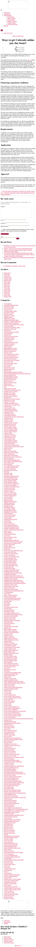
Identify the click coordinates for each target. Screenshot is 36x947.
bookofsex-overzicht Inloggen (12, 399)
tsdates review (7, 849)
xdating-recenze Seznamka (11, 894)
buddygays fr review (9, 400)
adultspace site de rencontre (11, 323)
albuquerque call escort (10, 329)
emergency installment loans (11, 476)
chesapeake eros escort (10, 424)
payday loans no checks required (12, 714)
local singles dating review (11, 607)
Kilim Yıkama (11, 20)
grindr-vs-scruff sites (9, 523)
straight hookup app (9, 804)
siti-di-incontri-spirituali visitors (12, 784)
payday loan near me (9, 700)
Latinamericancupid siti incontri (12, 598)
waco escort (7, 867)
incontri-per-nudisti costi (10, 564)
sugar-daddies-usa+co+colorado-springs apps (16, 809)
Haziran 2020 (7, 296)
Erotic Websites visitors (10, 480)
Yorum (3, 206)
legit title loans (8, 601)
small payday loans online (11, 796)
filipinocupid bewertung (10, 501)
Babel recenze (7, 347)
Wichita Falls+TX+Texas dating (12, 879)
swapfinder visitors (9, 813)
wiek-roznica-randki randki (11, 880)
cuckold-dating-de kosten (10, 442)
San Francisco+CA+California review (14, 757)
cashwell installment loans (11, 410)
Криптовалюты (8, 897)
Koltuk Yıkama (11, 18)
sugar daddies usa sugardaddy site (13, 807)
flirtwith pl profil (8, 506)
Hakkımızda (7, 14)
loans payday (7, 604)
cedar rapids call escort (10, 415)
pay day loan (7, 691)
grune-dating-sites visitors (10, 525)
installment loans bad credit (11, 571)
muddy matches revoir (10, 648)
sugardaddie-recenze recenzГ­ (11, 812)
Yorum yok (21, 51)
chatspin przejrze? (8, 419)
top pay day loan (8, 840)
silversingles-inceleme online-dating (13, 772)
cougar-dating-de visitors (10, 440)
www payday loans (9, 892)
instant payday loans (9, 587)
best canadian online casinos (11, 354)
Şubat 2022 (7, 286)
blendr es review (8, 381)
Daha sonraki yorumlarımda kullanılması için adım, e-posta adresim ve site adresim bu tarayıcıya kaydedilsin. (17, 230)
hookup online (8, 546)
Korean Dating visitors (10, 596)
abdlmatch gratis (8, 317)
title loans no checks (9, 831)
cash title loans (8, 406)
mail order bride (8, 622)
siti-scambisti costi (9, 787)
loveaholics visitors (9, 611)
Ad (2, 220)
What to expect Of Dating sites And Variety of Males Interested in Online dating (18, 250)
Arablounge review (9, 339)
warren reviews (8, 870)
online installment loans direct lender (13, 681)
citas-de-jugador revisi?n (10, 431)
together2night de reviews (11, 837)
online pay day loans (9, 684)
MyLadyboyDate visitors (10, 660)
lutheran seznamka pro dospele (12, 620)
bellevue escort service (10, 351)
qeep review (7, 729)
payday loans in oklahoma (11, 709)
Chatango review (8, 418)
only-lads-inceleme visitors (11, 689)
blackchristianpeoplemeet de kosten (13, 372)
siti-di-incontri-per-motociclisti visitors (14, 782)
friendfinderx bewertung (10, 512)
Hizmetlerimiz (7, 15)
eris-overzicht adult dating (11, 479)
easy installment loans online (11, 465)
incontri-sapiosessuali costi (11, 565)
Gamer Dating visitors (10, 515)
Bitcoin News (7, 370)
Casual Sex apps (8, 412)
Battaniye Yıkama (12, 21)
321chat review (8, 309)
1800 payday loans (9, 306)
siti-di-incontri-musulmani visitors (13, 781)
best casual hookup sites (10, 355)
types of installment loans (10, 855)
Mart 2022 (7, 284)
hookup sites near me (9, 547)
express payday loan (9, 488)
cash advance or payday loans (12, 405)
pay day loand (7, 693)
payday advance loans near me (12, 696)
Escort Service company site (11, 483)
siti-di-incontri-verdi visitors (11, 785)
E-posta (3, 223)
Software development (10, 802)
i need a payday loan (9, 555)
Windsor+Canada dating (10, 883)
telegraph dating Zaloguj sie (11, 821)
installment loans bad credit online (13, 573)
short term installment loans (11, 767)
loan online (7, 602)
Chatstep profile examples (11, 422)
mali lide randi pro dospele (11, 626)
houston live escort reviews (11, 553)
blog (5, 387)
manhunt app (7, 628)
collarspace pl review (9, 434)
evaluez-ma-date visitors (10, 485)
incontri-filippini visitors (10, 561)
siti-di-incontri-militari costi (11, 779)
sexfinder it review (9, 763)
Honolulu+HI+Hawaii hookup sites (13, 541)
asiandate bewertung (9, 344)
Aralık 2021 (7, 289)
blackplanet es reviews (10, 379)
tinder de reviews (8, 827)
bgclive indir (7, 366)
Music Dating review (9, 651)
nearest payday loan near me (11, 665)
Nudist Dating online (9, 675)
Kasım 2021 (7, 290)
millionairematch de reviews (11, 639)
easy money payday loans (11, 467)
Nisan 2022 (7, 283)
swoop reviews (8, 818)
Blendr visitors (8, 384)
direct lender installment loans (12, 460)
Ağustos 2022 (7, 277)
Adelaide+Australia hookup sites (12, 321)
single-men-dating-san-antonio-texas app (14, 773)
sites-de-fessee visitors (10, 775)
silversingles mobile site (10, 770)
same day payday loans (10, 755)
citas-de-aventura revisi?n (10, 430)
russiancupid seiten (9, 749)
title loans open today (9, 833)
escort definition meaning (10, 482)
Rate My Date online (9, 735)
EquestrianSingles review (10, 477)
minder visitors (8, 641)
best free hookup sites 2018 (11, 357)
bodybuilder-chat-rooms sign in (12, 390)
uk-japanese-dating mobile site (12, 857)
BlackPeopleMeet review (10, 378)
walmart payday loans (10, 868)
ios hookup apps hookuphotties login (13, 590)
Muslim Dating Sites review (11, 653)
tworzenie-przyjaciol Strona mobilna (13, 852)
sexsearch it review (9, 764)
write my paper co (9, 891)
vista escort (7, 865)
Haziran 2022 (7, 280)
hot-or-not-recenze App (10, 552)
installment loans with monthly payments (15, 583)
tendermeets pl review (10, 822)
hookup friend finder (9, 544)
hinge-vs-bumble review (10, 537)
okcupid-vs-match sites (10, 678)
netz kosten (7, 668)
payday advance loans (10, 694)
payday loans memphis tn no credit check (15, 711)
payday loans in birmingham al (12, 708)
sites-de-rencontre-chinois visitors (13, 776)
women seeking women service (12, 889)
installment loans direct (10, 574)
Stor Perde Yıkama (12, 24)
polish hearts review (9, 727)
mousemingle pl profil (10, 645)
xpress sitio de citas (9, 895)
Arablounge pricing (9, 338)
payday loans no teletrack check (12, 715)
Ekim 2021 (7, 292)
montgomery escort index (10, 644)
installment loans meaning (11, 578)
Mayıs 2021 (7, 295)
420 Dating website (9, 312)
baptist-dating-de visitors (10, 348)
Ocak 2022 (7, 287)
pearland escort (8, 720)
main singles (7, 625)
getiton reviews (8, 518)
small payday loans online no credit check (15, 797)
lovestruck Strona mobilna (11, 616)
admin (22, 47)
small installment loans (10, 794)
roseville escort (8, 747)
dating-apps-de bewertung (11, 455)
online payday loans (9, 686)
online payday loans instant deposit (13, 687)
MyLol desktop (8, 662)
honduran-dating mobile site (11, 540)
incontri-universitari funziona (11, 570)
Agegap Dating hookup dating (12, 327)
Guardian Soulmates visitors (11, 528)
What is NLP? (8, 877)
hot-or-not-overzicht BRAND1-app (13, 550)
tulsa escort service (9, 851)
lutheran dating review (10, 619)
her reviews (7, 535)
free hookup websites (9, 509)
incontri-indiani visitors (10, 562)
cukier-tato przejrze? (9, 443)
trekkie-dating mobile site (10, 843)
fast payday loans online (10, 494)
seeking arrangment (9, 758)
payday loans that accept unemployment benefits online (18, 718)
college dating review (9, 437)
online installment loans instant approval (14, 683)
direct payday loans (9, 463)
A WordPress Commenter (10, 266)
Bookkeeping (7, 397)
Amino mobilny (8, 333)
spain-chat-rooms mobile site (11, 803)
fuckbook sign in (8, 513)
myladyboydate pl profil (10, 659)
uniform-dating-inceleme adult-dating (14, 860)
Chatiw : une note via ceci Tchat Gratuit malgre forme (18, 248)
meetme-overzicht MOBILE (11, 632)
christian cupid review (10, 425)
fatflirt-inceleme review (10, 495)
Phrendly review (8, 724)
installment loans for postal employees (14, 577)
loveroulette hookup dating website (13, 614)
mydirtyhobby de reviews (10, 657)
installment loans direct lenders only (13, 576)
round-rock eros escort (10, 748)
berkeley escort (8, 352)
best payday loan (8, 361)
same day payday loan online (11, 754)
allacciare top (7, 330)
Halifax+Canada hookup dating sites (13, 529)
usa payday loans (8, 862)
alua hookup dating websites (11, 332)
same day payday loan (10, 752)
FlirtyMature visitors (9, 507)
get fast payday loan (9, 516)
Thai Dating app (8, 824)
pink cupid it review (9, 726)
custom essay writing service (11, 445)
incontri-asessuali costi (10, 558)
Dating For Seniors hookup (11, 452)
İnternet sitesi (4, 226)
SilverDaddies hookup (10, 769)
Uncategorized (8, 858)
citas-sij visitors (8, 433)
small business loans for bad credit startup (15, 793)
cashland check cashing (10, 409)
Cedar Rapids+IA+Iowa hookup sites (14, 416)
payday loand (7, 703)
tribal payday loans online (11, 845)
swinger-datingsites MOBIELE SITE (14, 815)
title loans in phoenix (9, 830)
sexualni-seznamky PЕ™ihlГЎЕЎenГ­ (14, 766)
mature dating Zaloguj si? (10, 631)
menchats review (8, 633)
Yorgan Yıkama (11, 23)
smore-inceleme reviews (10, 800)
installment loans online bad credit (13, 580)
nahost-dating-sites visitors (11, 663)
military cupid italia (9, 636)
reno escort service (9, 741)
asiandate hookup (8, 345)
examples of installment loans (12, 486)
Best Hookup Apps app (10, 358)
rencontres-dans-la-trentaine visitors (13, 739)
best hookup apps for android (11, 360)
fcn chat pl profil (8, 497)
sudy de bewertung (9, 806)
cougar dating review (9, 439)
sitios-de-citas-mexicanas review (12, 790)
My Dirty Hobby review (10, 656)
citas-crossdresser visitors (10, 428)
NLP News (7, 671)
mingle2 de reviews (9, 642)
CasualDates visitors (9, 413)
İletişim (6, 26)
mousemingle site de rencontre (12, 647)
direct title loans (8, 464)
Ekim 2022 (7, 274)
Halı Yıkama (10, 17)
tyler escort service (9, 854)
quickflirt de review (9, 733)
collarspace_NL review (10, 436)
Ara (2, 236)
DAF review (7, 449)
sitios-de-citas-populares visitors (12, 791)
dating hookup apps (9, 454)
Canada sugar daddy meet (11, 403)
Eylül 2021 (7, 293)
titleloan (6, 834)
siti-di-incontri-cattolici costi (11, 778)
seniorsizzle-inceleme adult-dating (13, 761)
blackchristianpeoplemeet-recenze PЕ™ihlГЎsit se (17, 373)
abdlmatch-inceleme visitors (11, 320)
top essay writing (8, 839)
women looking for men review (12, 888)
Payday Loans (8, 705)
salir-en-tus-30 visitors (10, 751)
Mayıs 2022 (7, 282)
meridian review (8, 635)
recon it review (8, 736)
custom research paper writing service (14, 446)
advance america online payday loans (14, 324)
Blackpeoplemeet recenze (10, 376)
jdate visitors (7, 593)
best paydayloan (8, 364)
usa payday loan (8, 861)
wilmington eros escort (10, 882)
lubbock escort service (10, 617)
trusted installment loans (10, 846)
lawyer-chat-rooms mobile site (12, 599)
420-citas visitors (8, 314)
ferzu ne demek (8, 498)
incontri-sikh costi (8, 567)
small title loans (8, 799)
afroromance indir (8, 326)
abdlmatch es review (9, 315)
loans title (6, 605)
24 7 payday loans (9, 308)
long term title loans (9, 610)
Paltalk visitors (8, 690)
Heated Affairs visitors (10, 534)
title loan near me (8, 828)
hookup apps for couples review (12, 543)
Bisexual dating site (9, 369)
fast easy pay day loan (10, 492)
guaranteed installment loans (11, 526)
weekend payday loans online (12, 874)
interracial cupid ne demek (11, 589)
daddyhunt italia (8, 448)
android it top (7, 335)
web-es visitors (8, 873)
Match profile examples (10, 629)
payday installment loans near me (13, 697)
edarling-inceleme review (10, 470)
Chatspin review (8, 421)
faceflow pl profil (8, 491)
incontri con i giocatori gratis (11, 556)
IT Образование (8, 592)
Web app (6, 871)
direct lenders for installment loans (13, 461)
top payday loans (8, 842)
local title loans (8, 608)
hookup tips (7, 549)
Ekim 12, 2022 (21, 49)
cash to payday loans (9, 407)
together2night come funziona (12, 836)
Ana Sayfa (7, 12)
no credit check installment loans (12, 672)
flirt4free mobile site (9, 503)
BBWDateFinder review (10, 349)
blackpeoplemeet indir (10, 375)
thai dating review (8, 825)
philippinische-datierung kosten (12, 723)
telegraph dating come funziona (12, 819)
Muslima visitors (8, 654)
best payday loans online (10, 363)
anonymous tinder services (11, 336)
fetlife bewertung (8, 500)
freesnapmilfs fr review (10, 510)
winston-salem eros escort (11, 886)
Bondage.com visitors (9, 394)
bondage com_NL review (10, 391)
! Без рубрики (8, 303)
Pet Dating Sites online (10, 721)
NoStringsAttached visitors (11, 674)
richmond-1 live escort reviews (12, 745)
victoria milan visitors (9, 864)
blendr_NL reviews (9, 385)
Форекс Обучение (9, 898)
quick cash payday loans (10, 730)
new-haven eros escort (10, 669)
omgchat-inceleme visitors (11, 680)
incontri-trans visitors (9, 568)
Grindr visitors (8, 522)
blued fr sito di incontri (10, 388)
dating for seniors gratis (10, 451)
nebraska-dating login (9, 666)
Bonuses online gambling (10, 396)
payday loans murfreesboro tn (12, 712)
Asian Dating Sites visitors (11, 342)
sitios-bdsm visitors (9, 788)
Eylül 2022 (7, 276)
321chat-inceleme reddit (10, 311)
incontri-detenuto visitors (10, 559)
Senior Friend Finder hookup (11, 760)
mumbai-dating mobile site (11, 650)
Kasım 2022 (7, 273)
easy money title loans (10, 468)
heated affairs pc (8, 532)
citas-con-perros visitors (10, 427)
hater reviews (7, 531)
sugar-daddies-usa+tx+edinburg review (14, 810)
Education (6, 471)
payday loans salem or (10, 717)
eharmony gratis (8, 473)
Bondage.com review (9, 393)
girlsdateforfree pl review (10, 519)
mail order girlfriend (9, 623)
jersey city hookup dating (10, 595)
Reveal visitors (8, 742)
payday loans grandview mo (11, 706)
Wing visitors (7, 885)
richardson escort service (10, 744)
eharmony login (8, 474)
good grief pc (7, 520)
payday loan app (8, 699)
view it (29, 60)
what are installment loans (11, 876)
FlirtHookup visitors (9, 504)
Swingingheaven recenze (10, 816)
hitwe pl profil (7, 538)
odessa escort (7, 677)
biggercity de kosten (9, 367)
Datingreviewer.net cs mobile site (13, 457)
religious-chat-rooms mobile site (12, 738)
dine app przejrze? (9, 458)
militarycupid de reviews (10, 638)
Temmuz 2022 (8, 279)
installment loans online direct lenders (14, 581)
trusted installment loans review (12, 848)
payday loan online (9, 702)
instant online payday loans (11, 586)
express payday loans (9, 489)
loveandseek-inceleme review (12, 613)
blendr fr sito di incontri (10, 382)
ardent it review (8, 341)
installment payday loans (10, 584)
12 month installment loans (11, 305)
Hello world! (22, 266)
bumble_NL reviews (9, 402)
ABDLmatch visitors (9, 318)
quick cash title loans (18, 36)
